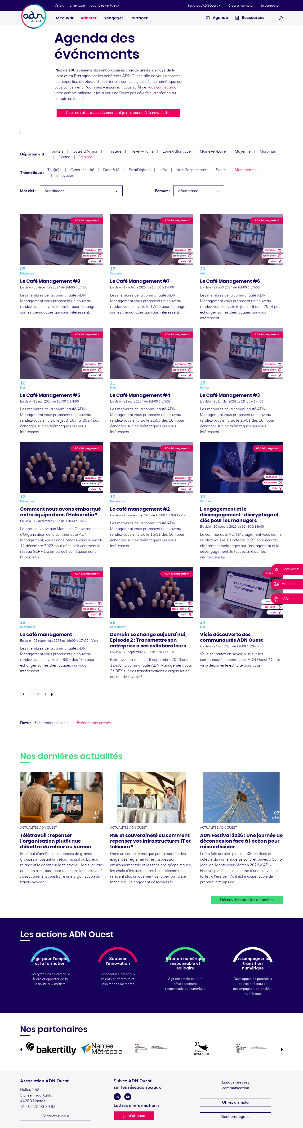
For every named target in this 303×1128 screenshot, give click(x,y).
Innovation (65, 175)
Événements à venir (51, 723)
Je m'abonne (134, 1116)
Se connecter (269, 5)
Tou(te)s (57, 151)
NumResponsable (191, 170)
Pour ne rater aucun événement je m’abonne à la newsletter (118, 113)
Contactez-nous (56, 1116)
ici (81, 99)
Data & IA (111, 170)
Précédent (22, 694)
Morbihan (268, 151)
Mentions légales (235, 1117)
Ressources (252, 18)
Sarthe (64, 157)
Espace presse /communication (236, 1085)
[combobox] (81, 191)
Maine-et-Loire (213, 151)
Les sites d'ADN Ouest (203, 5)
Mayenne (243, 151)
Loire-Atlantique (177, 151)
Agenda (220, 18)
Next (282, 1049)
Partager (139, 18)
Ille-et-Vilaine (142, 151)
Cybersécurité (82, 170)
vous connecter (160, 87)
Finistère (114, 151)
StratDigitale (140, 170)
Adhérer (89, 18)
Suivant (53, 694)
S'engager (113, 18)
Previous (21, 1049)
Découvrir (64, 18)
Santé (221, 170)
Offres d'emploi (235, 1102)
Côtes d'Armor (85, 151)
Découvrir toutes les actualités (247, 900)
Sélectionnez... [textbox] (55, 191)
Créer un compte (240, 5)
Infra (163, 170)
